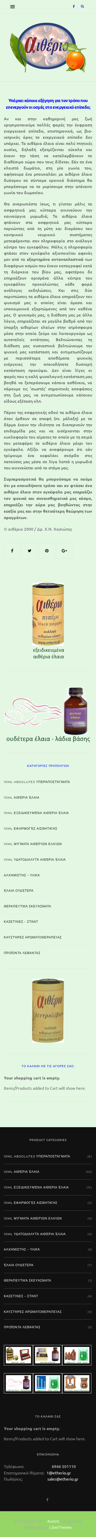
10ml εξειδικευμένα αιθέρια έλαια (36, 813)
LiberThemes (60, 1527)
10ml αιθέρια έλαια (21, 797)
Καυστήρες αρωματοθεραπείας (33, 937)
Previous (16, 620)
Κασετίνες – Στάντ (21, 922)
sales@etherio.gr (62, 1478)
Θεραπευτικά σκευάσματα (27, 906)
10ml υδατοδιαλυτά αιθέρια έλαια (35, 859)
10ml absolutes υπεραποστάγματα (37, 782)
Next (80, 620)
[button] (11, 6)
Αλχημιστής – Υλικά (22, 875)
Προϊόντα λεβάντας (22, 953)
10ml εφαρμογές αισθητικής (30, 828)
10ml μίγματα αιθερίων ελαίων (33, 844)
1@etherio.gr (58, 1472)
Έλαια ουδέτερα (19, 891)
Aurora (53, 1521)
